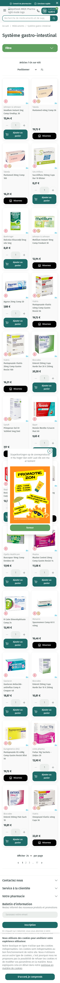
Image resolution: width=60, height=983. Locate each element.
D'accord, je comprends (30, 976)
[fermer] (50, 451)
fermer (30, 527)
